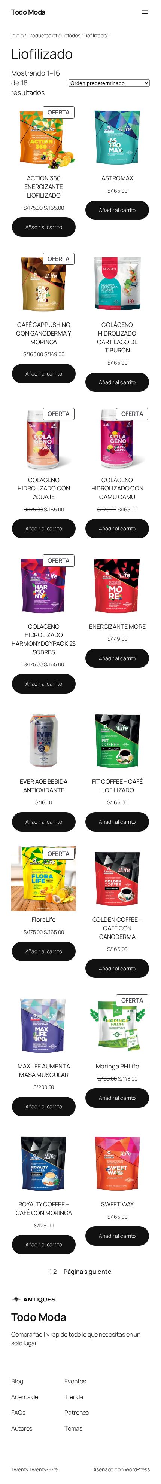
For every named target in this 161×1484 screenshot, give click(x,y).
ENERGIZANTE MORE (117, 626)
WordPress (137, 1469)
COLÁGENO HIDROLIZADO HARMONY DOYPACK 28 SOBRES (44, 639)
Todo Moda (28, 12)
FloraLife (43, 919)
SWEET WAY (117, 1204)
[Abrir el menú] (145, 12)
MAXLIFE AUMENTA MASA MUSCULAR (44, 1070)
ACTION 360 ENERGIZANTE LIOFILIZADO (43, 186)
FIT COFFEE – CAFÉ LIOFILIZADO (117, 785)
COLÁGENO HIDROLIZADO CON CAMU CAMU (117, 488)
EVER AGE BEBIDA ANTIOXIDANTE (43, 785)
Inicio (17, 35)
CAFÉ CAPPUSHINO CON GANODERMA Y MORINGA (43, 333)
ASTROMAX (117, 178)
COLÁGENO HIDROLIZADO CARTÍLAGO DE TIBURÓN (117, 337)
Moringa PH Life (117, 1066)
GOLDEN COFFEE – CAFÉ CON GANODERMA (117, 927)
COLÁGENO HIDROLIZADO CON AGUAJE (44, 488)
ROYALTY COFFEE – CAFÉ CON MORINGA (44, 1208)
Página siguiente (87, 1271)
